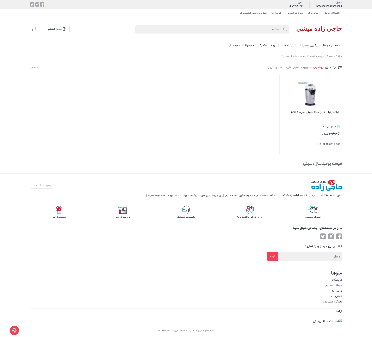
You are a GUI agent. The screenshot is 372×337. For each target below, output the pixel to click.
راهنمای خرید (332, 13)
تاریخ (288, 67)
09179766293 (295, 6)
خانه (340, 56)
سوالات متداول (294, 13)
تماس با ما (336, 296)
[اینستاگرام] (37, 4)
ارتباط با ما (314, 13)
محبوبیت (306, 67)
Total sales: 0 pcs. (315, 128)
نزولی (270, 67)
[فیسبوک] (42, 4)
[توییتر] (32, 4)
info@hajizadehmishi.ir (329, 6)
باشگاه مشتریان (332, 302)
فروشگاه (337, 280)
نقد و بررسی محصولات (253, 13)
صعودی (279, 67)
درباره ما (276, 13)
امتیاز (296, 67)
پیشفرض (318, 67)
